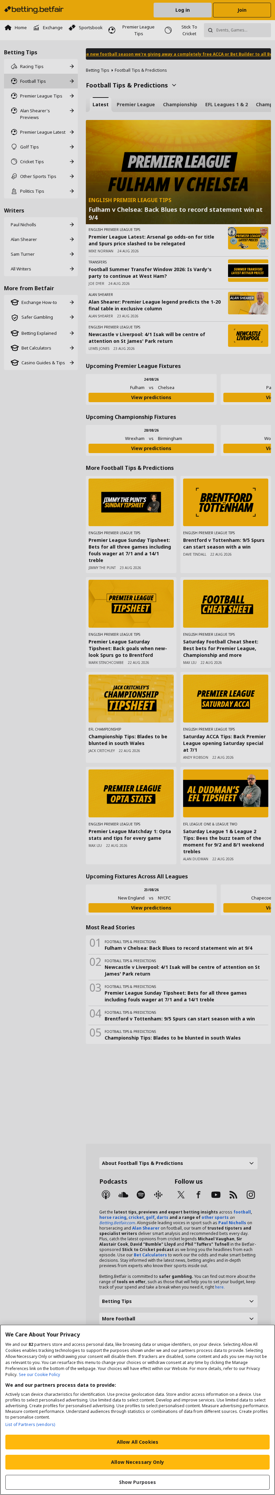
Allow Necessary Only (137, 1462)
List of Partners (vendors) (30, 1424)
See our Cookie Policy (39, 1374)
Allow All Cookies (137, 1442)
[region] (137, 1409)
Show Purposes (137, 1482)
